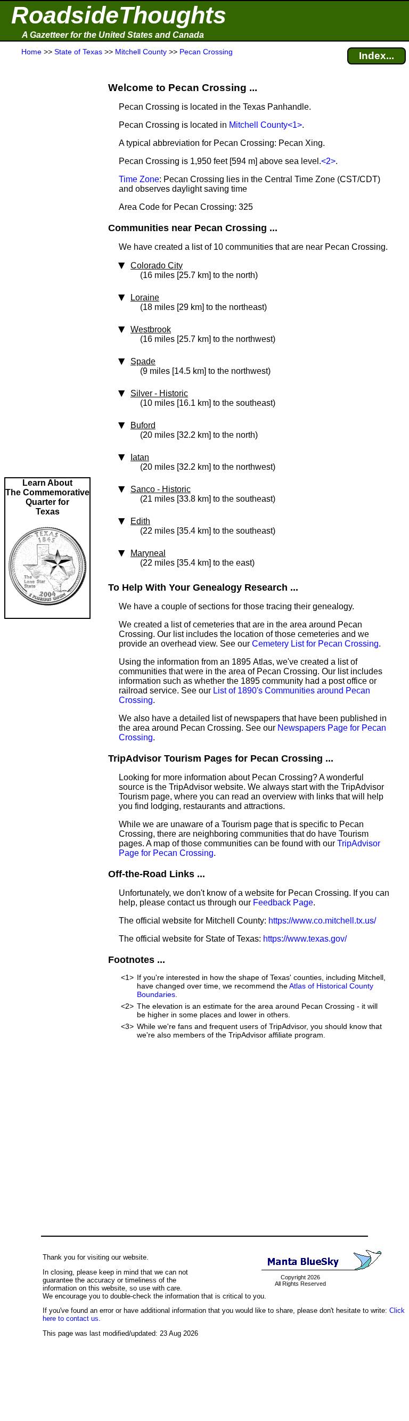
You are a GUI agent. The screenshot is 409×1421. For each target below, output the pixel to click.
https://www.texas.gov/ (305, 938)
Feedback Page (283, 902)
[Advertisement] (47, 267)
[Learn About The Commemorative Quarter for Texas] (47, 612)
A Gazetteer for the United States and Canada (113, 34)
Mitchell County (258, 124)
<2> (328, 161)
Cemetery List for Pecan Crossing (315, 643)
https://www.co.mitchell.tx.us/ (322, 920)
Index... (376, 55)
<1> (295, 124)
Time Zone (139, 179)
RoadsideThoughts (118, 15)
